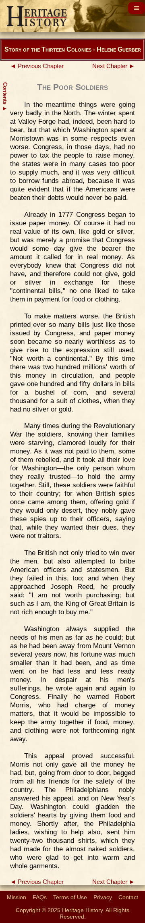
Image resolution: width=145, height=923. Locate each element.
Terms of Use (70, 897)
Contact (128, 897)
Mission (16, 897)
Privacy (102, 897)
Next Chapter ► (113, 66)
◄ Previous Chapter (37, 66)
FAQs (40, 897)
